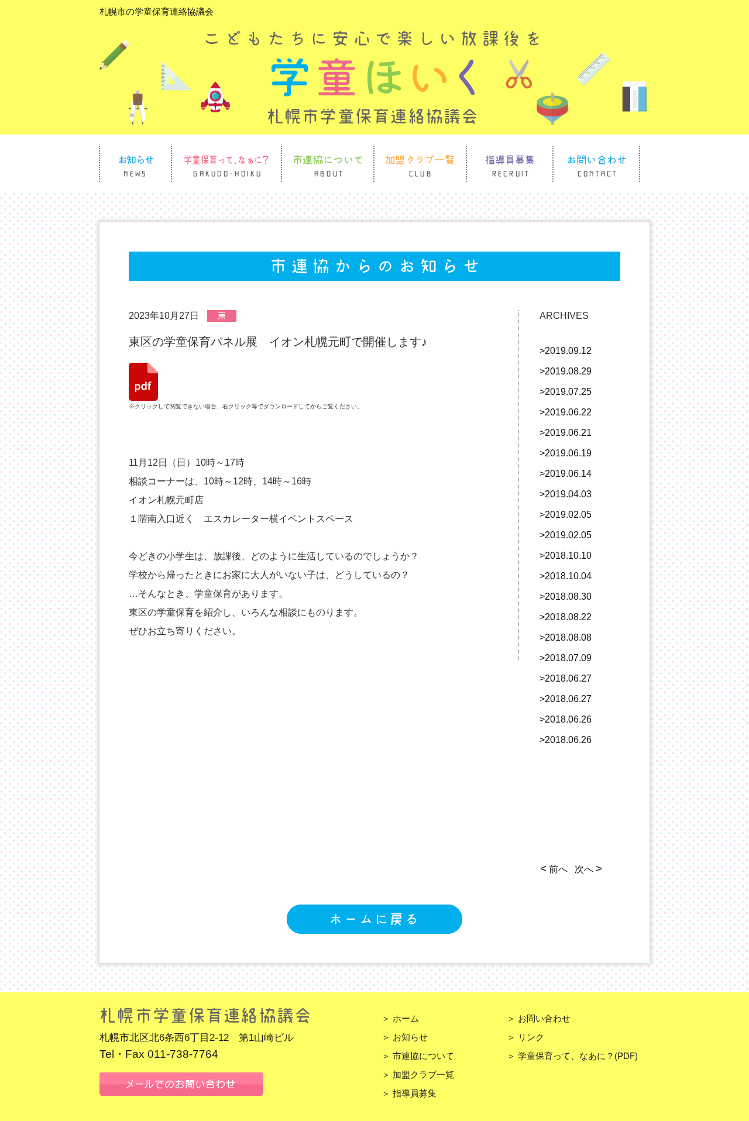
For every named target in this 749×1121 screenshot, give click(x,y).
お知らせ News (135, 164)
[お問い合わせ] (181, 1089)
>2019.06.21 (566, 433)
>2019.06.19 (566, 453)
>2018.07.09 (566, 658)
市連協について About (327, 164)
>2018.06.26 (566, 719)
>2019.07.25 (566, 392)
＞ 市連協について (418, 1056)
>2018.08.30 (566, 596)
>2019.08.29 (566, 371)
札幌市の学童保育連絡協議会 (156, 11)
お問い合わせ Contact (596, 164)
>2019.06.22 (566, 412)
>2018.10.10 (566, 555)
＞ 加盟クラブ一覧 (418, 1074)
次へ (587, 869)
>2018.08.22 (566, 617)
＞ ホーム (400, 1018)
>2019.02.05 (566, 515)
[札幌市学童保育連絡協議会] (373, 119)
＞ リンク (525, 1037)
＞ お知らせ (405, 1037)
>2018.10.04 (566, 576)
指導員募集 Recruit (509, 164)
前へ (555, 869)
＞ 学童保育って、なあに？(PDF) (572, 1056)
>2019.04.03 (566, 494)
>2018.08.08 (566, 637)
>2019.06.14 (566, 474)
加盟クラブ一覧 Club (420, 164)
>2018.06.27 (566, 678)
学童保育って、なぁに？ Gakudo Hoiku (226, 164)
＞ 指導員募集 (409, 1093)
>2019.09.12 (566, 351)
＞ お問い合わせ (539, 1018)
